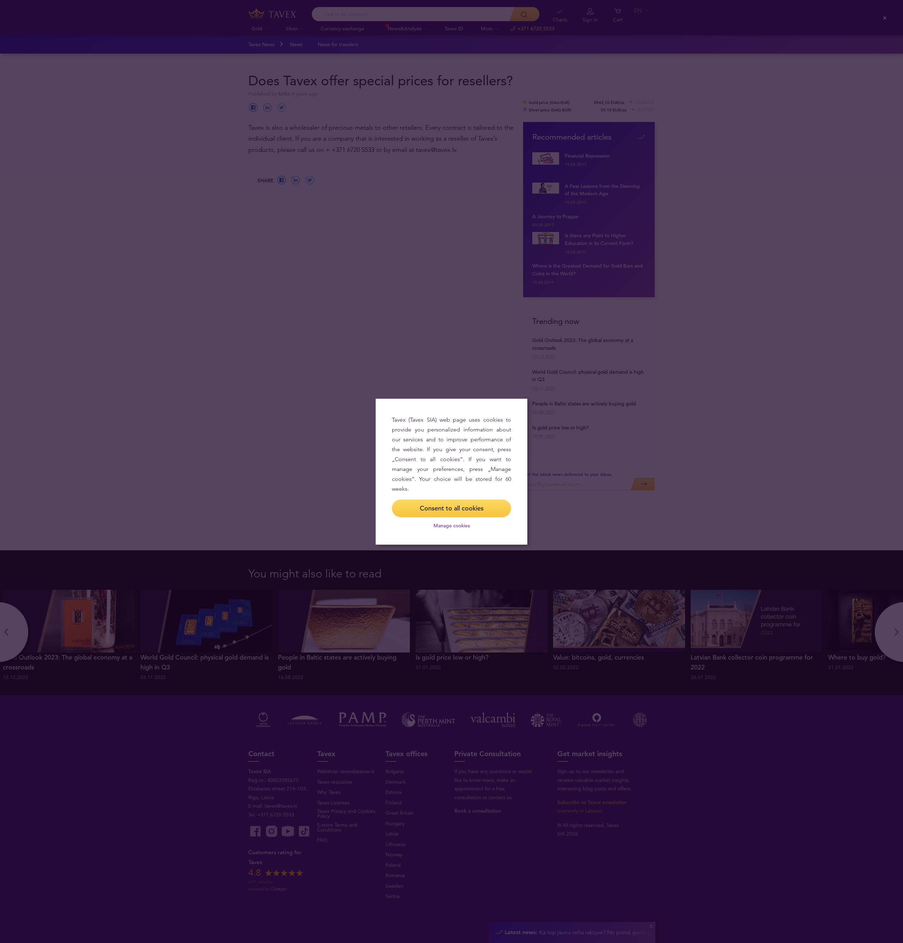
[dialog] (451, 472)
